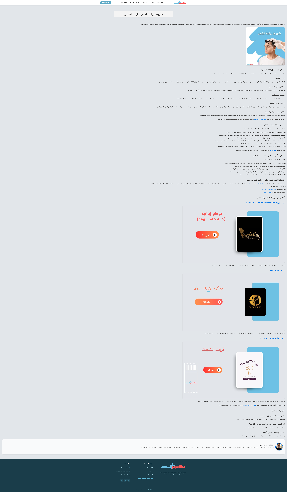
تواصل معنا (124, 2)
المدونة (138, 2)
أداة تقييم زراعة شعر (148, 2)
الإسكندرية (150, 475)
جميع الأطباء (160, 2)
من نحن (132, 2)
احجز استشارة (105, 3)
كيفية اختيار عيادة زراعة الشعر (248, 405)
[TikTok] (121, 480)
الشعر (260, 119)
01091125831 (124, 467)
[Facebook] (128, 480)
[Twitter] (125, 480)
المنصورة (151, 471)
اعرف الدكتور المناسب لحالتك (145, 478)
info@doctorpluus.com (122, 471)
